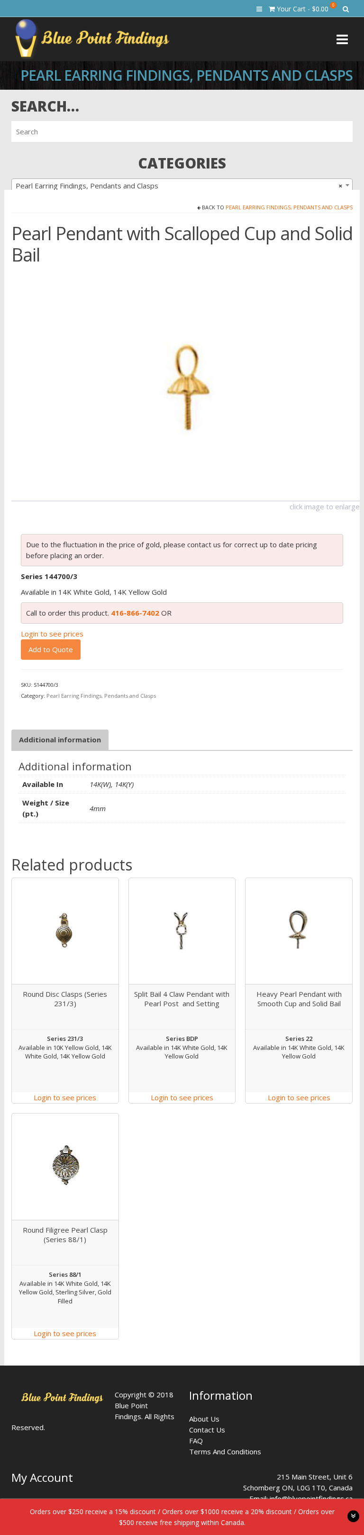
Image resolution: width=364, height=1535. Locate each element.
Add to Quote (50, 649)
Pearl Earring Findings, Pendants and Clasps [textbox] (179, 185)
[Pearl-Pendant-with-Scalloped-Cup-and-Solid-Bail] (186, 384)
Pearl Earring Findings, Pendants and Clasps (289, 207)
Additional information (60, 739)
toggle (353, 1516)
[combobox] (182, 185)
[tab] (60, 740)
